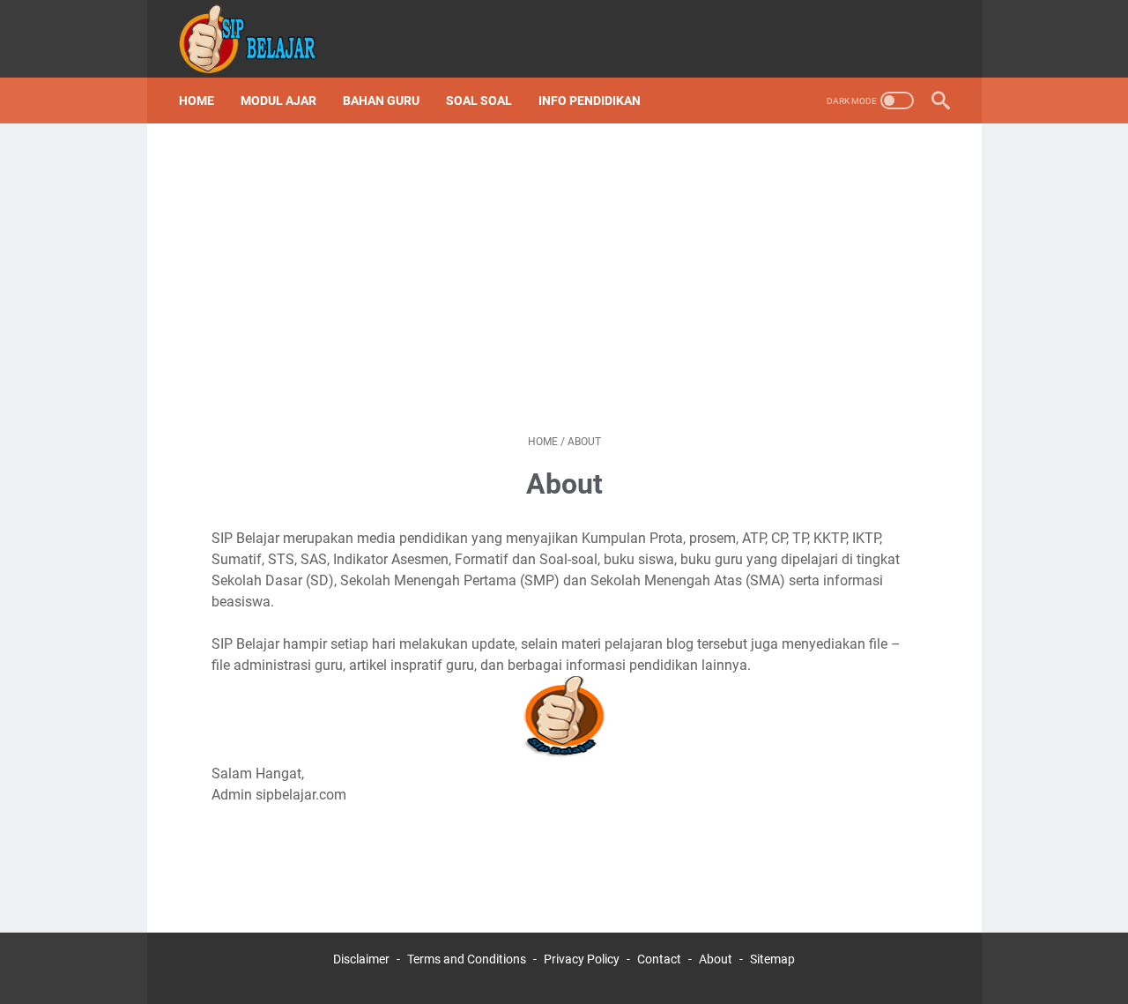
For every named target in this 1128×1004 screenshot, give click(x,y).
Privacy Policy (582, 959)
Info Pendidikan (589, 100)
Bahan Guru (381, 100)
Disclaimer (361, 959)
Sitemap (772, 959)
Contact (659, 959)
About (715, 959)
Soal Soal (479, 100)
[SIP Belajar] (259, 39)
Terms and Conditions (466, 959)
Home (196, 100)
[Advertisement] (564, 278)
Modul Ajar (278, 100)
